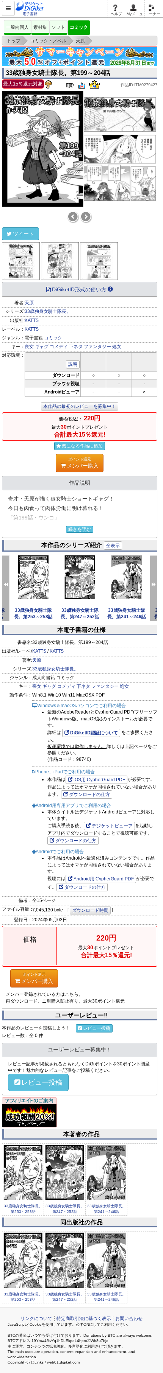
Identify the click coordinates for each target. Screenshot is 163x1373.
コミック (79, 27)
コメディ (59, 346)
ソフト (58, 27)
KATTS (32, 320)
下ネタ (76, 346)
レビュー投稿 (96, 1028)
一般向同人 (17, 27)
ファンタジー (97, 346)
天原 (29, 302)
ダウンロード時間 (90, 910)
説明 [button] (72, 364)
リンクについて (36, 1318)
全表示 (113, 545)
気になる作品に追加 (82, 446)
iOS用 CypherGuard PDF (99, 779)
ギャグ (42, 346)
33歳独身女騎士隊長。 (48, 311)
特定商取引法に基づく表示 (83, 1318)
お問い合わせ (129, 1318)
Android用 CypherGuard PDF (104, 879)
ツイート (23, 234)
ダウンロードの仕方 (89, 794)
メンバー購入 (83, 463)
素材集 (40, 27)
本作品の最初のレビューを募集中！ (79, 406)
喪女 (29, 346)
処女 (116, 346)
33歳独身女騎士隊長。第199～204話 (58, 72)
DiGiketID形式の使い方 (79, 289)
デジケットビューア (112, 826)
